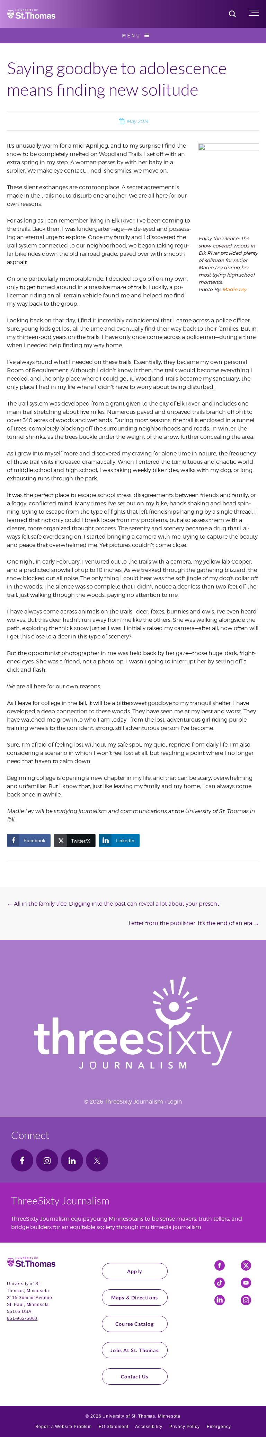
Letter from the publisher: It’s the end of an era (193, 923)
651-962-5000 (22, 1318)
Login (174, 1101)
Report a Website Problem (63, 1426)
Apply (134, 1271)
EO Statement (113, 1426)
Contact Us (135, 1376)
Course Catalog (134, 1324)
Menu (131, 35)
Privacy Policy (184, 1426)
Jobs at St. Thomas (134, 1350)
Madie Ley (234, 289)
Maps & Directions (134, 1297)
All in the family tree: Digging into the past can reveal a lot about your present (113, 903)
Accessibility (148, 1426)
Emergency (219, 1426)
